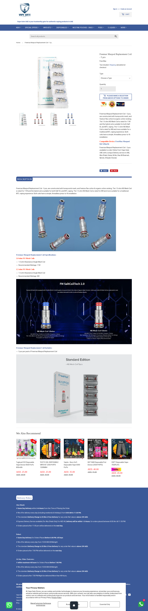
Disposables (61, 28)
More (123, 28)
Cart (127, 14)
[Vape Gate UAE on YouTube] (129, 595)
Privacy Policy (57, 597)
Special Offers (31, 28)
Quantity (103, 84)
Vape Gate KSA (21, 595)
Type (101, 74)
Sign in (115, 9)
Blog (17, 603)
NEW (18, 28)
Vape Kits (47, 28)
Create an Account (126, 9)
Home (18, 42)
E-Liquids (112, 28)
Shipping (112, 65)
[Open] (74, 605)
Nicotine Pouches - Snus (83, 28)
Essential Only (105, 604)
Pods (100, 28)
